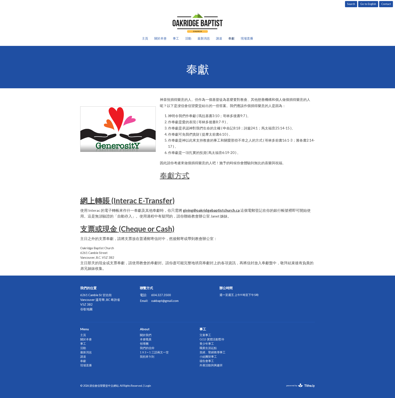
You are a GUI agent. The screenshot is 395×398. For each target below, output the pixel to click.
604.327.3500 (161, 295)
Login (148, 385)
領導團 (144, 343)
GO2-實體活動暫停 (212, 339)
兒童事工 (205, 335)
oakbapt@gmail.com (165, 301)
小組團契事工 (208, 356)
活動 (188, 38)
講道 (219, 38)
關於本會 (160, 38)
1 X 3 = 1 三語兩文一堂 (154, 352)
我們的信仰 (147, 348)
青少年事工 (207, 343)
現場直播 (247, 38)
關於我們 (145, 335)
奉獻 (231, 38)
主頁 (145, 38)
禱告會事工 (207, 361)
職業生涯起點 (208, 348)
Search (351, 4)
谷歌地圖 (86, 309)
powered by (298, 389)
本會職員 (145, 339)
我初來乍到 (147, 356)
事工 (176, 38)
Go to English (368, 4)
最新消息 (204, 38)
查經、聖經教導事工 (212, 352)
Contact (386, 4)
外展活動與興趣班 (211, 365)
